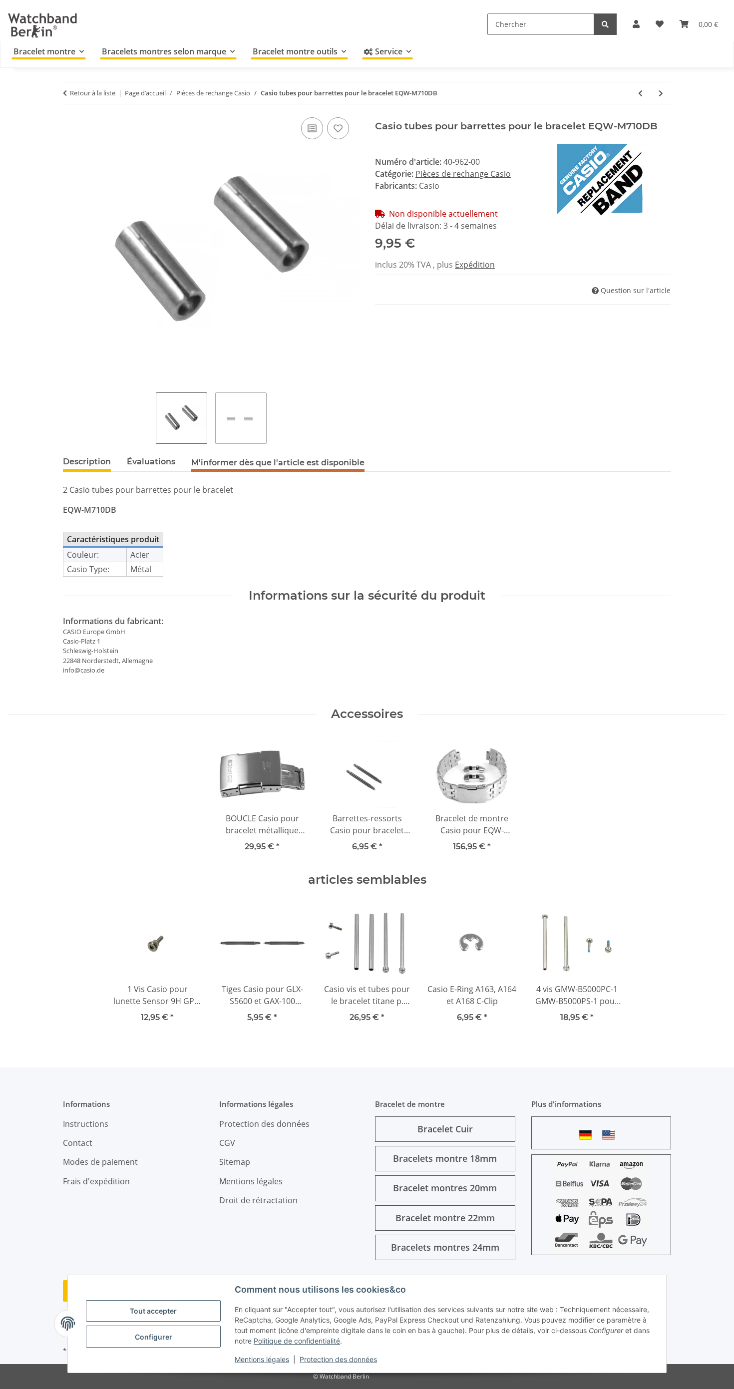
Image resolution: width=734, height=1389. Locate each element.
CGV (227, 1142)
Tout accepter (153, 1311)
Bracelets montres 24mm (445, 1247)
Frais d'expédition (96, 1181)
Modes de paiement (100, 1161)
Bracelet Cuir (445, 1129)
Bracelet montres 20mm (445, 1188)
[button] (636, 24)
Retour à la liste (92, 92)
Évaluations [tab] (151, 461)
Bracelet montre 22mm (445, 1218)
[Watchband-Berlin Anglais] (611, 1134)
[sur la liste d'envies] (338, 128)
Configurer (153, 1337)
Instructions (85, 1123)
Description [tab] (87, 461)
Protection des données (338, 1359)
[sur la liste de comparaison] (312, 128)
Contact (77, 1142)
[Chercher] (605, 24)
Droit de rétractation (258, 1200)
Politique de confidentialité (297, 1341)
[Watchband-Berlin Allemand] (588, 1134)
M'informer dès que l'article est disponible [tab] (278, 462)
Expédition (475, 264)
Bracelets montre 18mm (445, 1158)
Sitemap (234, 1161)
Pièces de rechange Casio (463, 173)
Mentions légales (262, 1359)
